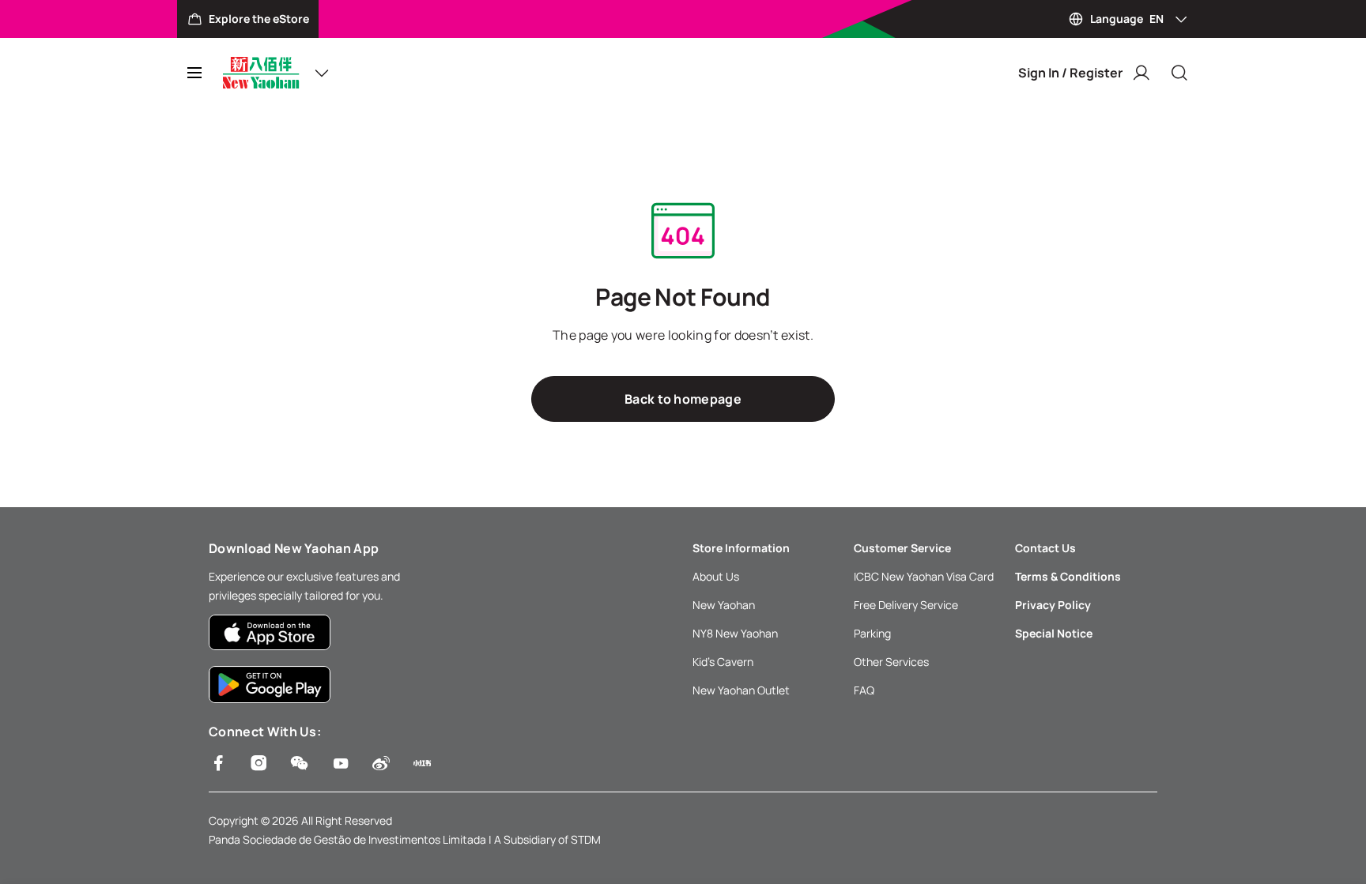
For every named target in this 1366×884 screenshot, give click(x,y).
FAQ (864, 690)
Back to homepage (683, 399)
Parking (872, 633)
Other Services (891, 661)
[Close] (1179, 72)
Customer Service (902, 547)
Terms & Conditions (1068, 576)
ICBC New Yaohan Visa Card (924, 576)
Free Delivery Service (906, 604)
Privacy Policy (1053, 604)
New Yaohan (723, 604)
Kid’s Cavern (722, 661)
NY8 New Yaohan (735, 633)
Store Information (741, 547)
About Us (715, 576)
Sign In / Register (1070, 72)
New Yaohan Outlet (741, 690)
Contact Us (1045, 547)
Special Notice (1053, 633)
